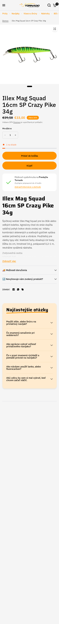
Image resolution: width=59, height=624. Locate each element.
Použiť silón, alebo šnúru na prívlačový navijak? (21, 322)
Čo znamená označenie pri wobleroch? (20, 334)
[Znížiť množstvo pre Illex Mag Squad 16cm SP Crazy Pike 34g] (5, 135)
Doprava (16, 122)
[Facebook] (14, 289)
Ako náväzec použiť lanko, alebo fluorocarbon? (23, 367)
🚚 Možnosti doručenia (14, 270)
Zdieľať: (6, 289)
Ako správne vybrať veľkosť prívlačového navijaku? (21, 345)
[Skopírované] (22, 289)
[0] (54, 5)
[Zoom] (54, 28)
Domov (5, 21)
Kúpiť (29, 165)
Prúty (5, 13)
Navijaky (16, 13)
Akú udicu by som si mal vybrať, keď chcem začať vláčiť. (26, 379)
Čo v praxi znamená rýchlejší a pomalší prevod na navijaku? (22, 356)
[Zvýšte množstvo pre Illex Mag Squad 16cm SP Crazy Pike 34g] (15, 135)
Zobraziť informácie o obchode (28, 187)
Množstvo (7, 128)
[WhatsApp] (18, 289)
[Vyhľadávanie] (49, 5)
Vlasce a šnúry (30, 13)
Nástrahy (45, 13)
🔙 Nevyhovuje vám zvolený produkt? (22, 279)
